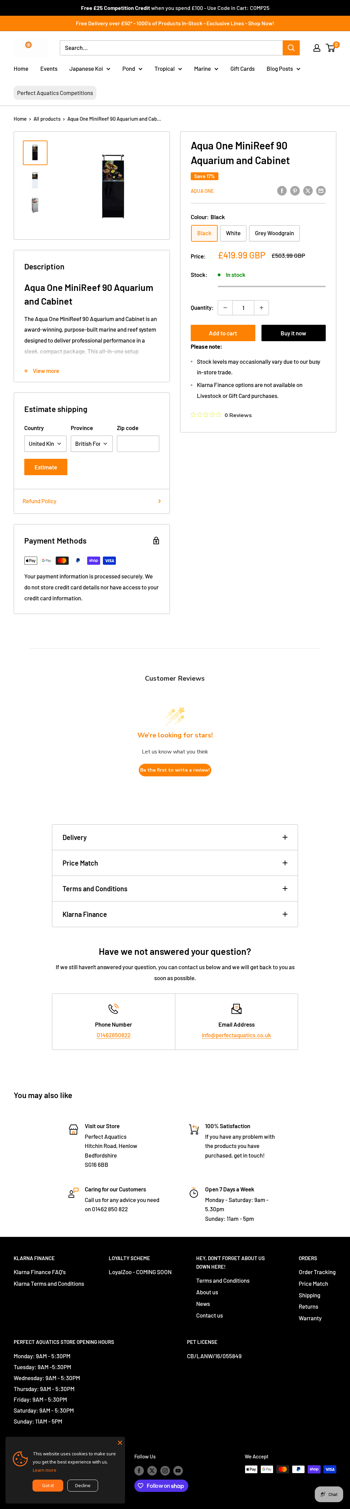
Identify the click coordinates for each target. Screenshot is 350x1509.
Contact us (209, 1315)
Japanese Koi (86, 68)
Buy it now (293, 333)
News (203, 1303)
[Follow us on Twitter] (152, 1470)
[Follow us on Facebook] (139, 1470)
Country (34, 427)
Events (48, 68)
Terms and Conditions (95, 888)
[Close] (120, 1442)
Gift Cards (242, 68)
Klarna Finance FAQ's (40, 1271)
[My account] (316, 48)
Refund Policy (39, 500)
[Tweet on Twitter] (308, 190)
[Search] (291, 47)
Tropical (164, 68)
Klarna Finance (85, 914)
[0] (330, 48)
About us (207, 1291)
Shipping (309, 1295)
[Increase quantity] (261, 308)
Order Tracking (317, 1271)
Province (82, 427)
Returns (308, 1306)
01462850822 (114, 1034)
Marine (202, 68)
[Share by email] (321, 190)
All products (46, 119)
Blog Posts (280, 68)
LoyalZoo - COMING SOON (140, 1271)
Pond (128, 68)
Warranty (310, 1317)
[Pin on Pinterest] (295, 190)
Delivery (75, 837)
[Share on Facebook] (282, 190)
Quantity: (202, 307)
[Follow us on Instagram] (165, 1470)
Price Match (80, 863)
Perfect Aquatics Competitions (55, 92)
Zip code (127, 427)
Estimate (46, 467)
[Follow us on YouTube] (178, 1470)
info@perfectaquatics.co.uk (236, 1034)
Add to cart (223, 333)
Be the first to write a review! (175, 770)
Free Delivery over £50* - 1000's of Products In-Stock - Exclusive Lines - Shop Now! (175, 23)
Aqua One (202, 191)
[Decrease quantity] (225, 308)
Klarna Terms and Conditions (49, 1283)
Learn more (44, 1470)
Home (21, 68)
